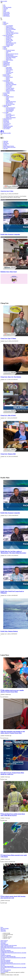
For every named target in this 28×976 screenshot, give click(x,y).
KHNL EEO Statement (6, 950)
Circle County (6, 122)
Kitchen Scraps (6, 13)
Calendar (8, 100)
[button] (11, 35)
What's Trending (9, 60)
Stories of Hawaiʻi (10, 31)
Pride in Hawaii (9, 102)
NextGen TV (6, 120)
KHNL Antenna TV (10, 115)
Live (4, 4)
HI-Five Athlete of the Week (9, 147)
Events (7, 97)
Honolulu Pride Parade (11, 101)
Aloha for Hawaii (10, 96)
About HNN (3, 931)
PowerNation (6, 121)
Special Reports (6, 62)
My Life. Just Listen (10, 104)
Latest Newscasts (9, 34)
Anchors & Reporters (10, 107)
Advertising (3, 943)
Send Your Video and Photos (12, 33)
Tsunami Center (9, 45)
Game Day (8, 71)
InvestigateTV (6, 124)
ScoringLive (8, 73)
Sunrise (4, 9)
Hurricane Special (10, 44)
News (4, 6)
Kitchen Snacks (9, 77)
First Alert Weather (7, 7)
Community (5, 95)
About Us (5, 106)
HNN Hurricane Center (11, 42)
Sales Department (10, 110)
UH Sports (5, 8)
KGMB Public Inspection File (7, 951)
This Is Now (8, 30)
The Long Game (9, 72)
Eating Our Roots (10, 89)
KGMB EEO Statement (6, 955)
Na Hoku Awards (10, 83)
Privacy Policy (4, 941)
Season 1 (8, 78)
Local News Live (7, 123)
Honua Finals (9, 68)
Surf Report (8, 37)
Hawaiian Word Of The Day (12, 53)
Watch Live (5, 23)
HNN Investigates (10, 28)
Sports (4, 11)
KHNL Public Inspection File (7, 946)
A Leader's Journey (10, 88)
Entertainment (6, 14)
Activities (5, 94)
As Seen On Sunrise (10, 50)
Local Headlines (9, 25)
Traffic (4, 47)
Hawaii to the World (10, 90)
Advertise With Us (7, 105)
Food (7, 52)
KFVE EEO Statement (5, 960)
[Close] (1, 19)
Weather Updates (9, 36)
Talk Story (5, 142)
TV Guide (5, 112)
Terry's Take (8, 116)
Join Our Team (9, 111)
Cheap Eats (8, 51)
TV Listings (8, 113)
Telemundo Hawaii (7, 118)
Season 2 (8, 79)
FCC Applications (4, 971)
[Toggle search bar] (1, 18)
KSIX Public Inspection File (7, 962)
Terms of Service (4, 940)
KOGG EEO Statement (6, 969)
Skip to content (4, 1)
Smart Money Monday (11, 57)
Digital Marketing (7, 127)
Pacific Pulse (8, 86)
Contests (8, 91)
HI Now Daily (6, 12)
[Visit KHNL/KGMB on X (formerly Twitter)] (3, 131)
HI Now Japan (9, 85)
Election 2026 (6, 46)
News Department (10, 109)
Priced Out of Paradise (11, 29)
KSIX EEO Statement (5, 961)
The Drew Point (9, 40)
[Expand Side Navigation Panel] (1, 2)
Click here (3, 972)
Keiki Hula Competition (11, 84)
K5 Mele (5, 144)
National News (9, 26)
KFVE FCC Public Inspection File (8, 956)
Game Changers (9, 69)
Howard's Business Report (11, 56)
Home (4, 22)
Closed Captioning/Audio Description (9, 945)
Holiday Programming (11, 117)
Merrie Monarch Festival (8, 146)
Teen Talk (5, 148)
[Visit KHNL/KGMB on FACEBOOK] (1, 131)
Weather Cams (9, 39)
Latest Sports (9, 67)
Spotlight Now (6, 63)
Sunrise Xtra (8, 58)
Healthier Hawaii (9, 55)
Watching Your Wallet (8, 126)
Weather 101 (8, 41)
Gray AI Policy (6, 128)
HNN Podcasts (6, 15)
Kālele (7, 99)
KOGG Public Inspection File (7, 966)
